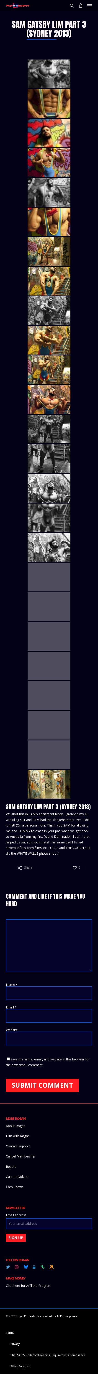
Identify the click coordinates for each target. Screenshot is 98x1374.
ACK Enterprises (67, 1316)
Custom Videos (17, 1176)
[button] (89, 5)
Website (12, 1030)
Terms (10, 1333)
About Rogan (15, 1126)
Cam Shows (14, 1187)
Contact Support (18, 1146)
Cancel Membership (20, 1156)
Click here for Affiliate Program (28, 1285)
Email (11, 1007)
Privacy (15, 1344)
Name (12, 984)
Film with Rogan (18, 1136)
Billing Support (19, 1366)
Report (11, 1166)
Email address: (16, 1215)
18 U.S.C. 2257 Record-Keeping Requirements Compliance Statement (47, 1355)
